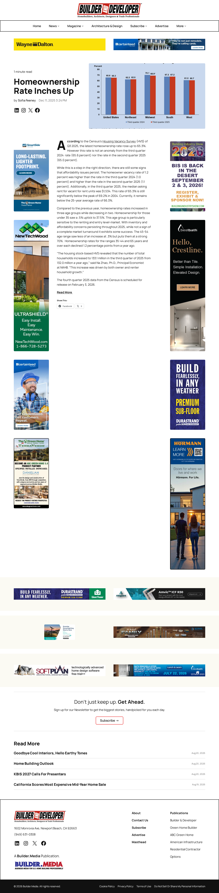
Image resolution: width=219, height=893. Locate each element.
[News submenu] (58, 26)
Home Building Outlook (34, 763)
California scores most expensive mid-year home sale (60, 784)
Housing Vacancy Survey (119, 141)
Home (37, 26)
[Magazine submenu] (83, 26)
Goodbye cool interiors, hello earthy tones (50, 753)
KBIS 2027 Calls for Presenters (40, 774)
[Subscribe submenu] (146, 26)
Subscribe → (109, 720)
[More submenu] (185, 26)
